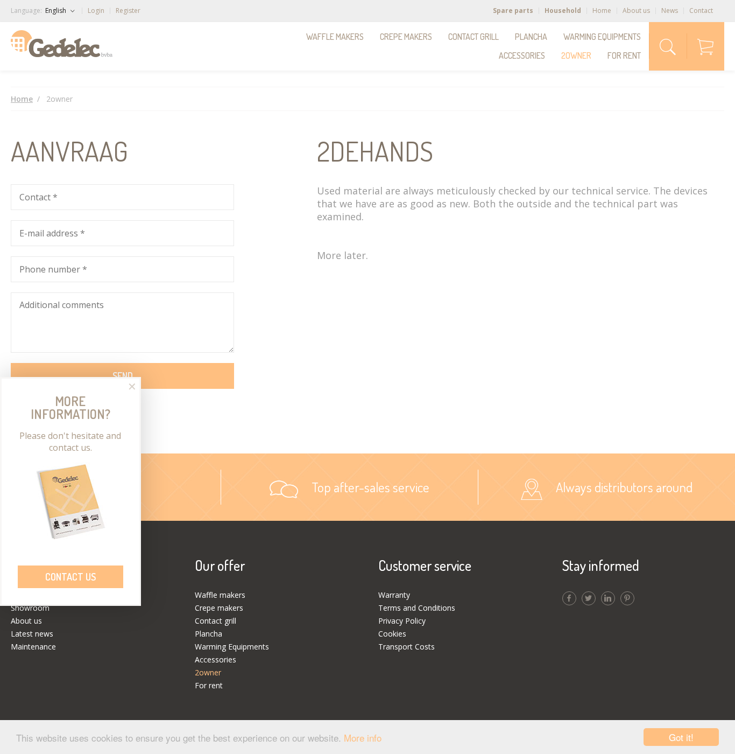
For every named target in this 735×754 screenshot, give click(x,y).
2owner (576, 55)
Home (601, 10)
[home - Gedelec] (61, 43)
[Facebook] (569, 598)
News (669, 10)
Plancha (531, 36)
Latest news (32, 634)
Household (563, 10)
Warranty (394, 595)
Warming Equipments (602, 36)
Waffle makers (335, 36)
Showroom (30, 608)
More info (362, 737)
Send (122, 376)
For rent (624, 55)
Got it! (681, 737)
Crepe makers (406, 36)
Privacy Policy (402, 621)
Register (128, 10)
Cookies (392, 634)
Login (96, 10)
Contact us (70, 577)
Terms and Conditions (416, 608)
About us (636, 10)
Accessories (522, 55)
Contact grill (473, 36)
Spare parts (513, 10)
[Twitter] (589, 598)
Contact (701, 10)
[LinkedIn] (608, 598)
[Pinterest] (627, 598)
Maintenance (33, 646)
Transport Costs (406, 646)
